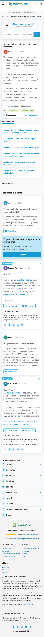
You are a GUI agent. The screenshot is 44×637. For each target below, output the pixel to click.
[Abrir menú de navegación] (3, 3)
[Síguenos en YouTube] (26, 626)
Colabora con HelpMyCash (11, 554)
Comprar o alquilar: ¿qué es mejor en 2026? (21, 147)
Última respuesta (31, 115)
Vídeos (24, 554)
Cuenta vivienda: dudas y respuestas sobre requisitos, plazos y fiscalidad (21, 131)
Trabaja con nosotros (9, 556)
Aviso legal (5, 567)
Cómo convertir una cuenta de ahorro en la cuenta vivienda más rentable (21, 423)
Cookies (4, 572)
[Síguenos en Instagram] (22, 626)
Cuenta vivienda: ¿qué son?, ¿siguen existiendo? (18, 171)
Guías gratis (26, 551)
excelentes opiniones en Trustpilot (26, 538)
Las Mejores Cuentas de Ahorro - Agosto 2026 (20, 139)
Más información (8, 122)
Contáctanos (6, 551)
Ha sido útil (12, 306)
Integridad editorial (16, 12)
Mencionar (12, 231)
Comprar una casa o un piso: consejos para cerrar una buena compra (21, 154)
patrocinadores (28, 604)
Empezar (22, 254)
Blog (23, 559)
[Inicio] (18, 3)
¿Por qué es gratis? (30, 12)
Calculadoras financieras (30, 548)
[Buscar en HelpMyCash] (36, 4)
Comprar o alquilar (27, 110)
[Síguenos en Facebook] (13, 626)
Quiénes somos (7, 548)
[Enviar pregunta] (37, 34)
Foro (7, 16)
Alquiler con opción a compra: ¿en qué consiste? (19, 163)
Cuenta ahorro (13, 110)
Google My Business (30, 534)
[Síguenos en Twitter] (17, 626)
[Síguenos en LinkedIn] (30, 626)
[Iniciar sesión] (41, 4)
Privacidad (5, 570)
